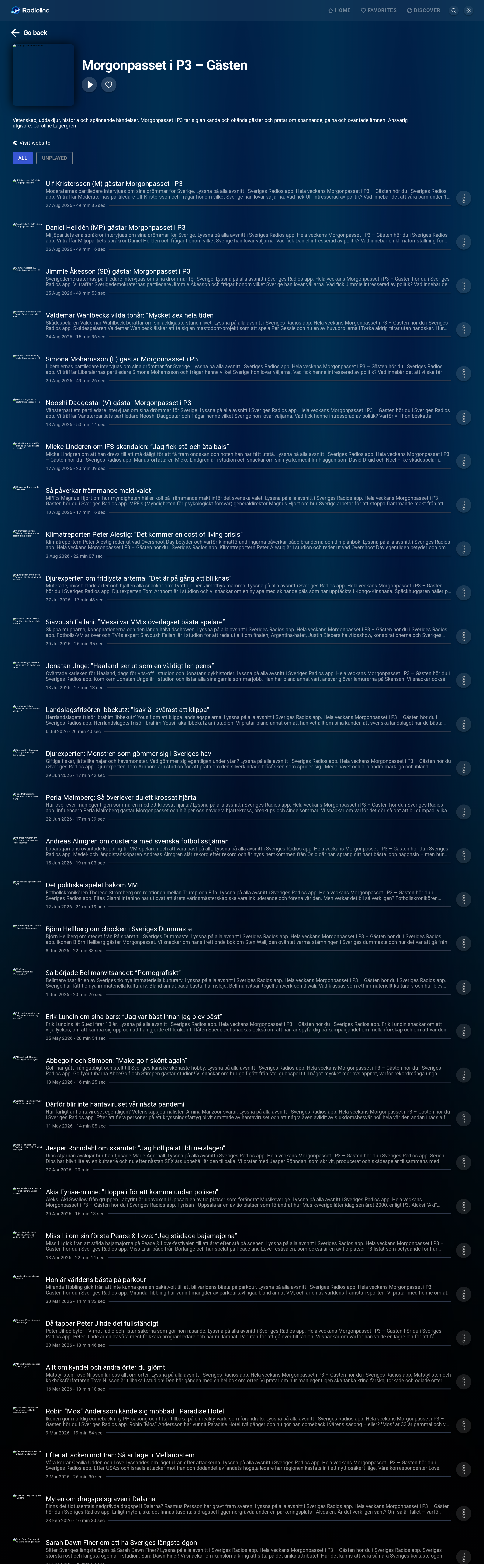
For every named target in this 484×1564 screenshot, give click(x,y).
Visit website (34, 143)
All (22, 158)
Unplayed (54, 158)
